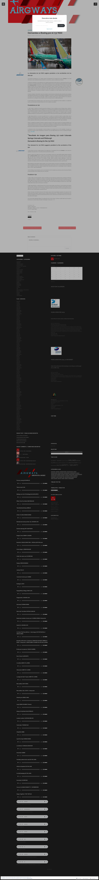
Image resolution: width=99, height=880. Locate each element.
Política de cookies (29, 878)
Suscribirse (61, 25)
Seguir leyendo (49, 28)
